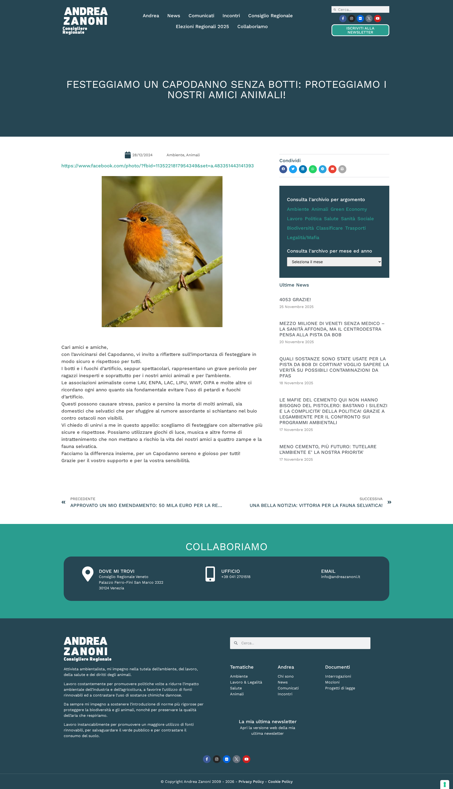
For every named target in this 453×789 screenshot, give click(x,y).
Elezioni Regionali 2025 (202, 26)
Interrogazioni (338, 676)
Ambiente (298, 209)
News (173, 15)
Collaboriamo (252, 26)
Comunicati (201, 15)
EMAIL (328, 571)
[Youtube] (377, 18)
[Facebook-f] (343, 18)
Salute (331, 218)
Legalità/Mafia (303, 237)
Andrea (151, 15)
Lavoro (294, 218)
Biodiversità (300, 228)
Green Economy (349, 209)
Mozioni (332, 682)
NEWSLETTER (360, 30)
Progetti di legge (340, 688)
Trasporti (355, 228)
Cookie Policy (280, 781)
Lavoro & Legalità (246, 682)
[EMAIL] (310, 574)
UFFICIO (230, 571)
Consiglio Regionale (270, 15)
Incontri (231, 15)
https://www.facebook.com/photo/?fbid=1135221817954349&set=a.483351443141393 (157, 166)
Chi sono (286, 676)
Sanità (348, 218)
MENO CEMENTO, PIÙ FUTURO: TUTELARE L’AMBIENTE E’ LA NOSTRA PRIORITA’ (328, 449)
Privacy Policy (252, 781)
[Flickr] (360, 18)
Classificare (329, 228)
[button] (283, 169)
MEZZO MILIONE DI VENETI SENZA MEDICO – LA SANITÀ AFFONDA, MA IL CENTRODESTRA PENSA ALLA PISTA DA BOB (332, 329)
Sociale (365, 218)
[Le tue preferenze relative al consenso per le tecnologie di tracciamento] (444, 784)
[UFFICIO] (210, 574)
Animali (319, 209)
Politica (313, 218)
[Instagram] (351, 18)
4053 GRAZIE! (295, 299)
